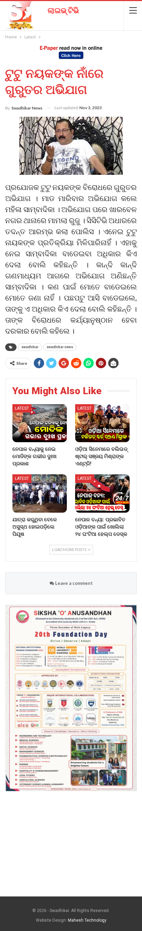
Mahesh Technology (87, 920)
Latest (22, 408)
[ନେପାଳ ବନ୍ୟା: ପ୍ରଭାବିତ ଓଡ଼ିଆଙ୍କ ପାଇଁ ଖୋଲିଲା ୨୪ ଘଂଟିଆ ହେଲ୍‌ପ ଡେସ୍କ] (102, 493)
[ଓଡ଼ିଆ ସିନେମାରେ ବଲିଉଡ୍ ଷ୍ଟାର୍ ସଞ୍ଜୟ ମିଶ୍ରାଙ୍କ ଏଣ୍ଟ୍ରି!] (102, 423)
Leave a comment (73, 583)
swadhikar (30, 347)
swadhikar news (60, 347)
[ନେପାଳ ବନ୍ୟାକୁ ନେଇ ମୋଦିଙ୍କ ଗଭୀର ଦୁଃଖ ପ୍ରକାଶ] (39, 423)
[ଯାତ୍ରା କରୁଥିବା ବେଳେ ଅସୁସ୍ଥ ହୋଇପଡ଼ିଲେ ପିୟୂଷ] (39, 493)
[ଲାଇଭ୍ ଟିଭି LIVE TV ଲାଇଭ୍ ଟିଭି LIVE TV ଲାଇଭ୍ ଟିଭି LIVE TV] (40, 13)
